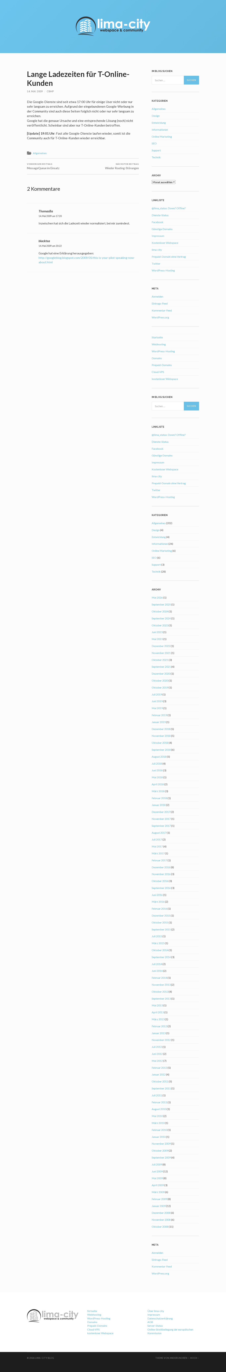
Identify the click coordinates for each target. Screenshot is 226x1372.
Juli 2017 (157, 839)
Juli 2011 (157, 1095)
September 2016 (161, 887)
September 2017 (161, 825)
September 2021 (161, 666)
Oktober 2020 (160, 680)
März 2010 (158, 1122)
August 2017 (159, 832)
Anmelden (157, 296)
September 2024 (161, 618)
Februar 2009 (159, 1198)
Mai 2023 (157, 639)
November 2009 (161, 1143)
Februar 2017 (159, 860)
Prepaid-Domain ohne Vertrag (169, 256)
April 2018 (158, 784)
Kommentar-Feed (162, 310)
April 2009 (158, 1185)
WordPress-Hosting (163, 270)
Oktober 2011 (160, 1081)
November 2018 (161, 735)
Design (156, 115)
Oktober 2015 (160, 922)
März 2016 (158, 901)
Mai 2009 (157, 1178)
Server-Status (155, 1325)
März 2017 (158, 853)
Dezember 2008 (161, 1212)
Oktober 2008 (160, 1226)
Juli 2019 (157, 694)
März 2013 (158, 1019)
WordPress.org (160, 317)
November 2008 (161, 1219)
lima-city (157, 249)
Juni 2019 (157, 701)
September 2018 (161, 749)
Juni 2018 (157, 770)
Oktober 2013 (160, 991)
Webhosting (159, 344)
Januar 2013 (159, 1033)
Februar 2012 (159, 1067)
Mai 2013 (157, 1005)
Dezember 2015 (161, 915)
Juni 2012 (157, 1053)
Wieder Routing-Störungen (122, 166)
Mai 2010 (157, 1115)
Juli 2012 (157, 1046)
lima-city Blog (44, 1358)
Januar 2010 (159, 1136)
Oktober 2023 (160, 625)
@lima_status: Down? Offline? (169, 208)
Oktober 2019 (160, 687)
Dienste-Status (160, 215)
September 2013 (161, 998)
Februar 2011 (159, 1102)
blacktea (44, 241)
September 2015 (161, 929)
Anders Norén (178, 1358)
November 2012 (161, 1039)
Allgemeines (40, 153)
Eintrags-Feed (160, 303)
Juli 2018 (157, 763)
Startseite (157, 337)
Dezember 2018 (161, 728)
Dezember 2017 (161, 811)
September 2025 (161, 604)
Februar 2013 (159, 1026)
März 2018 (158, 791)
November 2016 (161, 874)
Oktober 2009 (160, 1150)
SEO (154, 143)
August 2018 (159, 756)
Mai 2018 (157, 777)
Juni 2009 (157, 1171)
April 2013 (158, 1012)
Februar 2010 (159, 1129)
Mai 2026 (157, 597)
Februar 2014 (159, 977)
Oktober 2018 (160, 742)
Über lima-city (155, 1310)
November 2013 (161, 984)
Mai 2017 (157, 846)
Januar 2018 (159, 804)
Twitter (156, 263)
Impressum (158, 235)
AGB (150, 1322)
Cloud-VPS (158, 371)
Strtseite (92, 1310)
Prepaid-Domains (162, 364)
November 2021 (161, 652)
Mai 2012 (157, 1060)
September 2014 (161, 957)
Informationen (160, 129)
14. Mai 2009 (35, 91)
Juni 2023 (157, 632)
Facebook (157, 222)
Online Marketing (162, 136)
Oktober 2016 (160, 880)
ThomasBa (46, 211)
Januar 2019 (159, 722)
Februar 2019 (159, 715)
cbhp (50, 91)
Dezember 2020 (161, 673)
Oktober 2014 (160, 950)
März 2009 (158, 1192)
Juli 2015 (157, 936)
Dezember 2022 (161, 645)
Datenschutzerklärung (160, 1318)
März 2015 (158, 943)
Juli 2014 (157, 963)
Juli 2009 (157, 1164)
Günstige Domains (162, 229)
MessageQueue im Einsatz (43, 166)
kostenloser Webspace (165, 378)
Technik (156, 157)
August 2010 (159, 1109)
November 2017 (161, 818)
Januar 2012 (159, 1074)
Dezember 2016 (161, 867)
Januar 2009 (159, 1205)
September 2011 (161, 1088)
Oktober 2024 (160, 611)
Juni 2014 (157, 970)
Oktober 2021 (160, 659)
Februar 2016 (159, 908)
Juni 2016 (157, 894)
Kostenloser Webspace (165, 242)
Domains (157, 358)
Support (156, 150)
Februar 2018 (159, 798)
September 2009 (161, 1157)
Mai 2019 (157, 708)
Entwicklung (159, 122)
